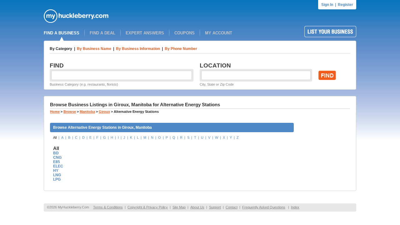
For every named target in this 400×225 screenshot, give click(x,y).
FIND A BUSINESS (61, 33)
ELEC (58, 166)
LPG (57, 179)
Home (55, 111)
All (55, 137)
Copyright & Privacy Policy (148, 207)
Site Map (179, 207)
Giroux (104, 111)
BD (56, 153)
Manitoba (87, 111)
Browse (69, 111)
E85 (56, 162)
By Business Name (94, 49)
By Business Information (138, 49)
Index (295, 207)
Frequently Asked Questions (263, 207)
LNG (57, 175)
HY (55, 170)
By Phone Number (181, 49)
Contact (232, 207)
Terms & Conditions (108, 207)
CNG (57, 157)
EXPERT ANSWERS (145, 33)
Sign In (327, 4)
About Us (197, 207)
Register (345, 4)
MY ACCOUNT (218, 33)
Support (215, 207)
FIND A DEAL (102, 33)
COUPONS (184, 33)
